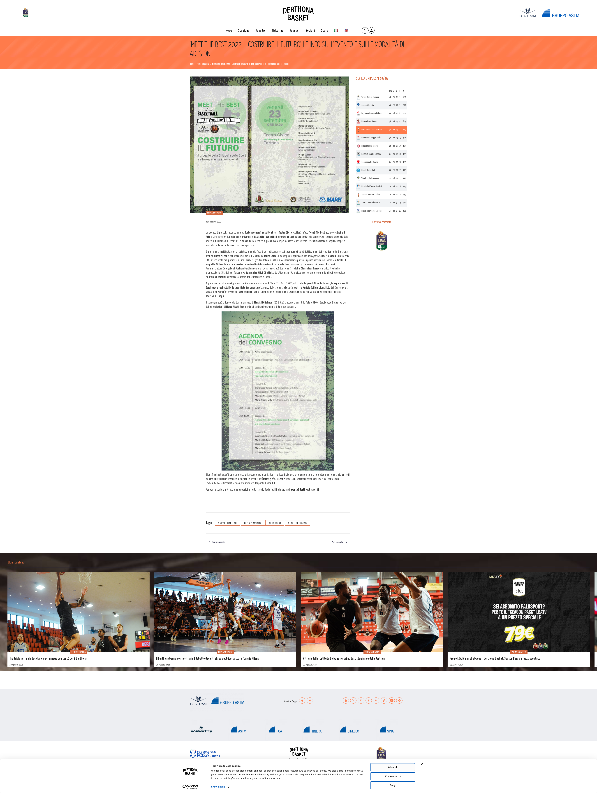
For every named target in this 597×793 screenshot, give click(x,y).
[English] (347, 31)
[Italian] (336, 31)
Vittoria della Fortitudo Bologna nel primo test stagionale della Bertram (344, 658)
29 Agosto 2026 (16, 665)
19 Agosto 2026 (456, 665)
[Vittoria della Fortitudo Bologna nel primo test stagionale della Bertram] (372, 612)
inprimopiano (275, 523)
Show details (218, 786)
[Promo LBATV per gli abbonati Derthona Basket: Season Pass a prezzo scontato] (519, 612)
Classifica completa (381, 222)
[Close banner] (422, 764)
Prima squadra (203, 64)
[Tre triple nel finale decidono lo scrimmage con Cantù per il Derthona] (78, 612)
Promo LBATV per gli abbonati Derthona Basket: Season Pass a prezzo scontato (495, 658)
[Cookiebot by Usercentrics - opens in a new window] (190, 787)
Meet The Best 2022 (297, 523)
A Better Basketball (227, 523)
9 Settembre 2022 (213, 222)
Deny (393, 785)
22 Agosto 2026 (310, 665)
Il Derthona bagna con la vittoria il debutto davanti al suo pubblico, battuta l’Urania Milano (207, 658)
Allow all (392, 767)
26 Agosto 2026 (163, 665)
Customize (391, 776)
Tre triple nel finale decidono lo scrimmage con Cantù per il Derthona (48, 658)
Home (192, 64)
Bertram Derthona (252, 523)
